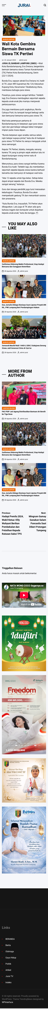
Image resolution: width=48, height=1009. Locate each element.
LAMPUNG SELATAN (9, 408)
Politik (8, 964)
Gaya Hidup (11, 957)
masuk (16, 573)
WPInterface (7, 1002)
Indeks (8, 982)
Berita (8, 945)
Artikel (8, 970)
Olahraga (10, 951)
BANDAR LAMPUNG (8, 39)
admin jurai (23, 60)
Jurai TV (9, 976)
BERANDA (10, 939)
